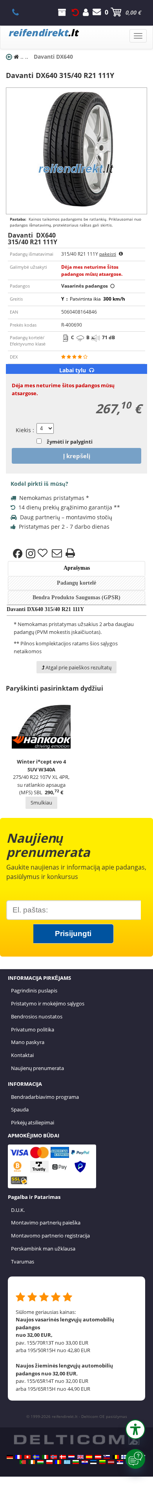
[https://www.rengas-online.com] (124, 1457)
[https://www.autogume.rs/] (120, 1462)
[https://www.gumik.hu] (40, 1462)
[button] (135, 1429)
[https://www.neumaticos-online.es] (89, 1457)
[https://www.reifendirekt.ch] (27, 1457)
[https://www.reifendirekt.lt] (102, 1462)
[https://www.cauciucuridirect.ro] (58, 1462)
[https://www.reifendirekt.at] (98, 1457)
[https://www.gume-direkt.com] (107, 1457)
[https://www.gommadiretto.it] (45, 1457)
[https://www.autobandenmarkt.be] (116, 1457)
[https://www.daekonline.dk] (63, 1457)
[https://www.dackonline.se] (36, 1457)
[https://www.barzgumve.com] (76, 1462)
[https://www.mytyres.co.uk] (80, 1457)
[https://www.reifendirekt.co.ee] (93, 1462)
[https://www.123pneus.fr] (18, 1457)
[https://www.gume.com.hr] (85, 1462)
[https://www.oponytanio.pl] (49, 1462)
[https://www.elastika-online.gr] (67, 1462)
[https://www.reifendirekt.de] (10, 1457)
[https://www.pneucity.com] (23, 1462)
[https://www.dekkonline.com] (54, 1457)
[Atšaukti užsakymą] (75, 12)
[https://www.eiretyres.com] (32, 1462)
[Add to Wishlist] (43, 553)
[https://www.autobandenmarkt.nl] (71, 1457)
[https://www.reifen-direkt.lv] (111, 1462)
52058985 (20, 12)
